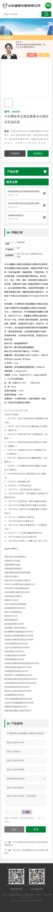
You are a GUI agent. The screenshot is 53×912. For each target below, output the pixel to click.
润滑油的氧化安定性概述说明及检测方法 (25, 191)
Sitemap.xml (16, 900)
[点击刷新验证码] (26, 812)
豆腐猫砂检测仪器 (15, 215)
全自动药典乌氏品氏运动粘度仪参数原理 (25, 203)
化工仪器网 (28, 900)
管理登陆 (38, 900)
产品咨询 (15, 153)
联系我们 (38, 153)
